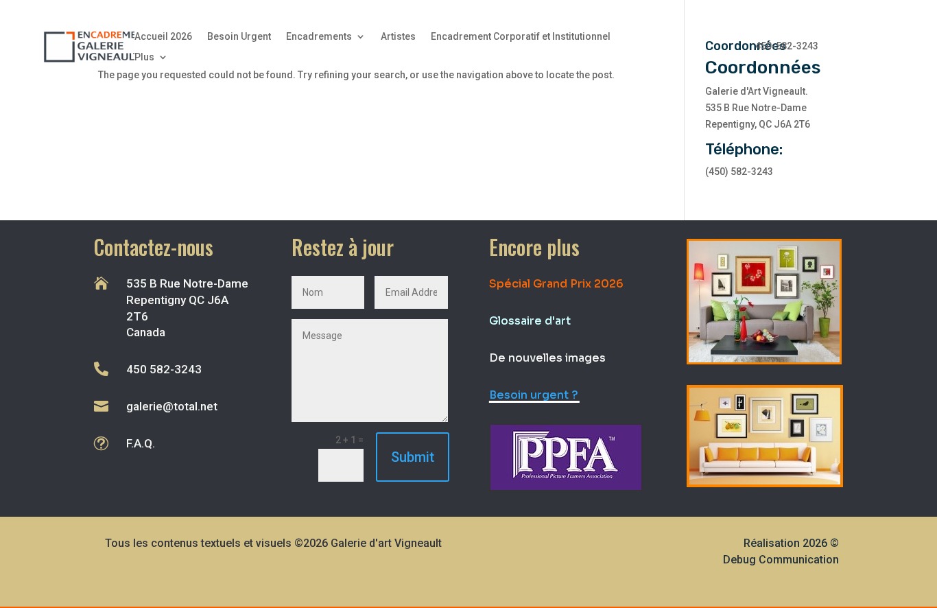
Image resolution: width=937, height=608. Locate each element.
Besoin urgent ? (533, 395)
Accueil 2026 (163, 37)
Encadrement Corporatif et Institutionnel (520, 37)
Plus (144, 57)
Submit (412, 457)
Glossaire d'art (530, 321)
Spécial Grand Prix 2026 (556, 284)
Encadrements (319, 37)
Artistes (398, 37)
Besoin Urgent (239, 37)
